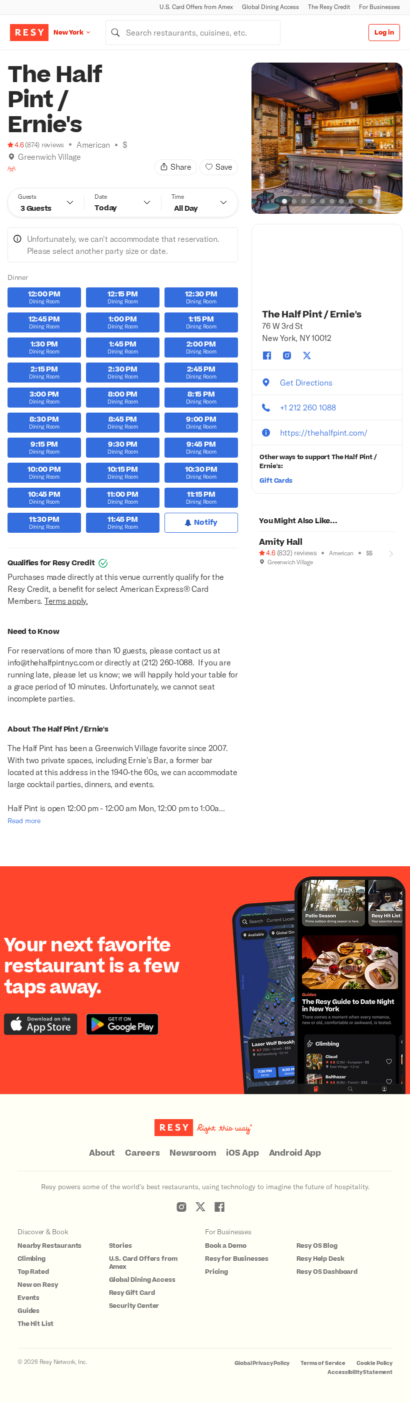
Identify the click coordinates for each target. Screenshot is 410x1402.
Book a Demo (225, 1245)
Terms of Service (323, 1363)
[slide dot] (284, 201)
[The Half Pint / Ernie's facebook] (267, 356)
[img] (12, 157)
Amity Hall (280, 542)
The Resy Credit (329, 7)
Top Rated (33, 1271)
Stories (120, 1245)
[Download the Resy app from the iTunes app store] (41, 1024)
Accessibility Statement (360, 1372)
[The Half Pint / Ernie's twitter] (307, 356)
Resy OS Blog (317, 1245)
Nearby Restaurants (50, 1245)
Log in (384, 32)
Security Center (134, 1305)
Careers (142, 1153)
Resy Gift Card (132, 1292)
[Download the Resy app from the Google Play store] (122, 1024)
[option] (327, 138)
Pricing (216, 1271)
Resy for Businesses (236, 1258)
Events (29, 1297)
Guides (29, 1310)
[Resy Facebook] (219, 1207)
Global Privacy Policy (262, 1363)
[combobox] (193, 32)
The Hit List (36, 1323)
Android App (295, 1153)
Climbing (32, 1258)
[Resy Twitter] (201, 1207)
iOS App (242, 1153)
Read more (24, 820)
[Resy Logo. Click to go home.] (29, 32)
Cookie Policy (374, 1363)
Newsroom (193, 1153)
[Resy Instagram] (181, 1207)
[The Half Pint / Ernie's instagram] (287, 356)
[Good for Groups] (12, 169)
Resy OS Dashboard (327, 1271)
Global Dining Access (270, 7)
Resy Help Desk (320, 1258)
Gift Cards (276, 480)
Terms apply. (66, 600)
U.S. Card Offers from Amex (196, 7)
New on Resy (38, 1284)
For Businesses (379, 7)
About (102, 1153)
